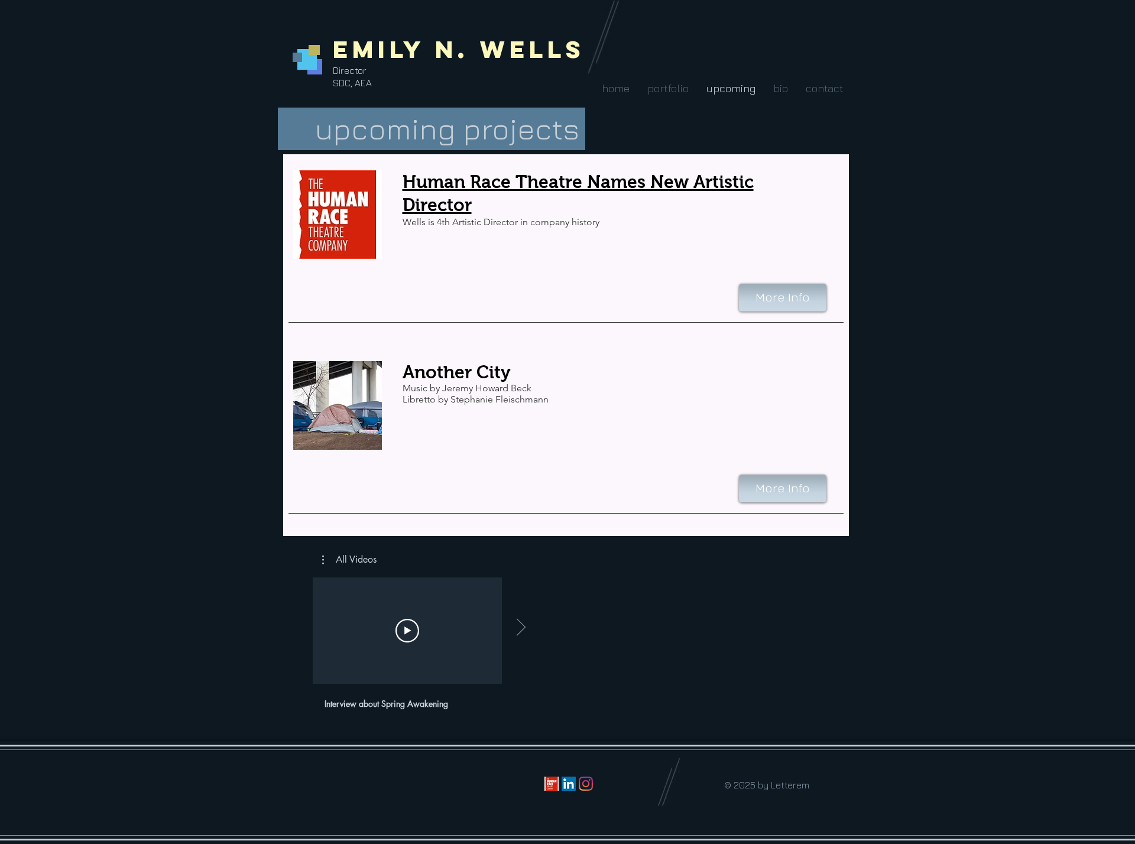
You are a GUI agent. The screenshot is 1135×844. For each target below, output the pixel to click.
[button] (667, 88)
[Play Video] (407, 630)
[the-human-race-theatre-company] (551, 784)
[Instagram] (586, 784)
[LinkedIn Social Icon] (569, 784)
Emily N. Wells (459, 49)
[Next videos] (520, 628)
